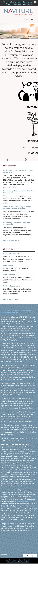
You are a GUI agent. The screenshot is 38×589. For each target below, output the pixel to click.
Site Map (3, 554)
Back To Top (29, 556)
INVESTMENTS (19, 107)
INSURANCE (19, 152)
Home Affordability (11, 254)
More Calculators (11, 299)
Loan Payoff (8, 265)
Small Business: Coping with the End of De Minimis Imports (17, 208)
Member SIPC (23, 501)
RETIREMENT (19, 141)
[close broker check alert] (35, 2)
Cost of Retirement (11, 286)
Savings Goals (9, 274)
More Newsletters (11, 240)
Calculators (9, 249)
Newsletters (9, 165)
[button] (29, 19)
